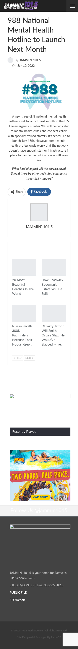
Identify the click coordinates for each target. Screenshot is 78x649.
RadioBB (56, 637)
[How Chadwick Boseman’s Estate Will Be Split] (54, 267)
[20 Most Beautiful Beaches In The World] (24, 267)
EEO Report (17, 600)
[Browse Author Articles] (39, 212)
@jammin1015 (51, 510)
